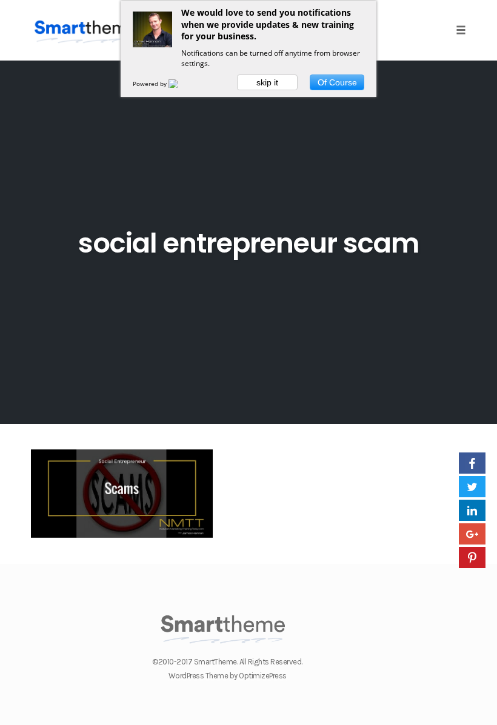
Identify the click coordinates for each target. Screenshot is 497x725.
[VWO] (180, 83)
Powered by (150, 83)
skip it (267, 82)
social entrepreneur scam (248, 243)
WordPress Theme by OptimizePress (227, 675)
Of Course (337, 82)
